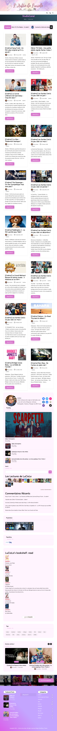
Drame (30, 632)
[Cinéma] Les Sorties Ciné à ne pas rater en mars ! (41, 140)
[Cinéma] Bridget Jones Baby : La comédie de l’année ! (13, 365)
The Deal (7, 574)
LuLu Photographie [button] (46, 680)
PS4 (13, 634)
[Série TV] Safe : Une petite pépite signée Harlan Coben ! (41, 49)
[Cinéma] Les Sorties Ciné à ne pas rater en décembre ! (41, 231)
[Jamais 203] (14, 480)
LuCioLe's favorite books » (46, 489)
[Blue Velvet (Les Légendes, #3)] (7, 606)
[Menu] (47, 12)
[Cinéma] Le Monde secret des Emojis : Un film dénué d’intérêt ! (24, 502)
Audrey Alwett (10, 586)
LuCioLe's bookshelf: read (19, 552)
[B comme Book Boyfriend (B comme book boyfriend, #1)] (31, 480)
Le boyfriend (8, 601)
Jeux (39, 701)
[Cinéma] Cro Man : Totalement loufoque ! (13, 140)
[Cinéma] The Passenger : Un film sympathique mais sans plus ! (14, 184)
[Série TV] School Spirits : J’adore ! (20, 499)
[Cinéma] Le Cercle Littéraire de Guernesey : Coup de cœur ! (14, 96)
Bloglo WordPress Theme (41, 728)
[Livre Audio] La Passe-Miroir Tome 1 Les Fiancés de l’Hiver (24, 510)
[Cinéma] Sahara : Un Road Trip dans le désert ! (41, 317)
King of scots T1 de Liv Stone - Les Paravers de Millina (17, 496)
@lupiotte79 (25, 694)
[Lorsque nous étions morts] (12, 484)
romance (23, 634)
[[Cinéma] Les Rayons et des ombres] (8, 453)
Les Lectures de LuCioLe (18, 476)
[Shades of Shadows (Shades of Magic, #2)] (6, 484)
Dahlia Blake (9, 613)
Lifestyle (40, 706)
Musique (40, 708)
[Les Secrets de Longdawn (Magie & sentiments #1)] (28, 480)
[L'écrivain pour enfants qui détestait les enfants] (25, 480)
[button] (49, 644)
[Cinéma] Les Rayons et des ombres (20, 451)
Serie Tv (33, 54)
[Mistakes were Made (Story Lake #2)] (7, 557)
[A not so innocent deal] (17, 480)
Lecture (18, 661)
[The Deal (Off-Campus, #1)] (7, 568)
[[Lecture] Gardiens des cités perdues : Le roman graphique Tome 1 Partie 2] (8, 460)
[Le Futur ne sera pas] (23, 480)
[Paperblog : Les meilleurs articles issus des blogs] (8, 542)
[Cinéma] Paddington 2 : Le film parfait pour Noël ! (15, 231)
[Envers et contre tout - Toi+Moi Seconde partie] (33, 480)
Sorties (39, 717)
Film (35, 632)
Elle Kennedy (10, 575)
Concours (40, 699)
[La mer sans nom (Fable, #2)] (39, 480)
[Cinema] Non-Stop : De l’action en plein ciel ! (39, 364)
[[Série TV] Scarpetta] (28, 424)
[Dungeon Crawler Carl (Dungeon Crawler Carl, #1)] (20, 480)
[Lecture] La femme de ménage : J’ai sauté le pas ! (22, 27)
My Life (39, 711)
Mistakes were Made (10, 563)
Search (6, 466)
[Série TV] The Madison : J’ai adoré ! (40, 665)
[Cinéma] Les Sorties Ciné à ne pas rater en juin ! (41, 94)
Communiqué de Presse (43, 697)
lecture (39, 632)
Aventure (13, 632)
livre (44, 632)
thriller (35, 634)
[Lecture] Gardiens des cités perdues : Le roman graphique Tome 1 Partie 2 (28, 459)
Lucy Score (9, 565)
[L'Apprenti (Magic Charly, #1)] (7, 579)
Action (7, 632)
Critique (24, 632)
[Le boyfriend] (7, 595)
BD (13, 661)
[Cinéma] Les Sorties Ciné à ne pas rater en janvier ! (41, 186)
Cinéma (24, 54)
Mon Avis (8, 634)
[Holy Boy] (12, 480)
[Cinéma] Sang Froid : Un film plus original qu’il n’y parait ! (14, 50)
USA (37, 54)
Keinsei (7, 510)
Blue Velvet (8, 611)
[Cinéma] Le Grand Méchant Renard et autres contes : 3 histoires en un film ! (15, 277)
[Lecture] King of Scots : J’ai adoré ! (41, 496)
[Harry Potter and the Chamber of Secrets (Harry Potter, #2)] (36, 480)
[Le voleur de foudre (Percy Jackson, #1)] (42, 480)
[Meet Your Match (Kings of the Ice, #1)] (9, 480)
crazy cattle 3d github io (10, 505)
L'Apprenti (7, 584)
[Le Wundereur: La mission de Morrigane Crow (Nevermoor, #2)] (50, 480)
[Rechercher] (50, 471)
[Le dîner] (6, 480)
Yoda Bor (7, 499)
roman (18, 634)
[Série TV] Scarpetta (10, 439)
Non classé (40, 713)
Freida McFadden (11, 602)
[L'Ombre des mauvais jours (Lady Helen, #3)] (47, 480)
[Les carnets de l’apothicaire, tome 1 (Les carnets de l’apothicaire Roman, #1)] (44, 480)
